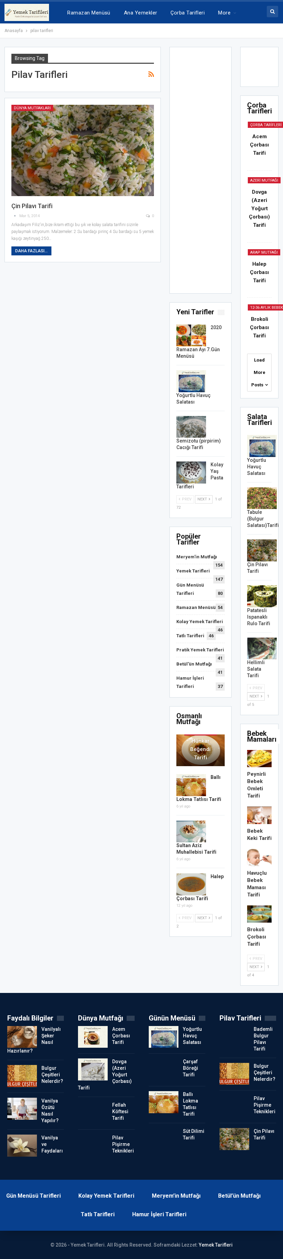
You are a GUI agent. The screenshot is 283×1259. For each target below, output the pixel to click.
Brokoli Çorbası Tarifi (259, 327)
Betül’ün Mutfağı (239, 1195)
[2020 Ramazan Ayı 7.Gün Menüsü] (191, 335)
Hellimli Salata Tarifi (256, 669)
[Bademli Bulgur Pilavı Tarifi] (234, 1037)
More (224, 13)
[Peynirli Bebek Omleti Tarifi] (259, 758)
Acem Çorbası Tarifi (259, 144)
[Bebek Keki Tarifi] (259, 815)
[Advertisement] (200, 172)
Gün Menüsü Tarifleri (33, 1195)
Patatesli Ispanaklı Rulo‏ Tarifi (258, 617)
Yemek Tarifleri (193, 570)
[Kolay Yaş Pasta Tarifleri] (191, 472)
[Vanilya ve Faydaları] (22, 1146)
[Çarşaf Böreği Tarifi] (163, 1069)
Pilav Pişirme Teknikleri (123, 1144)
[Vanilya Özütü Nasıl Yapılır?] (22, 1109)
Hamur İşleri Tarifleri (159, 1214)
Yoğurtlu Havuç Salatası (256, 466)
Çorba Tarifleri (187, 13)
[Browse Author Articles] (15, 216)
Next (202, 499)
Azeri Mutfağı (264, 180)
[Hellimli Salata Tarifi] (262, 649)
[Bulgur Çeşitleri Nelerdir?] (22, 1076)
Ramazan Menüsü (88, 13)
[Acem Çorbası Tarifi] (93, 1037)
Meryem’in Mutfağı (176, 1195)
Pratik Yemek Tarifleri (200, 649)
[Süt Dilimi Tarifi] (163, 1139)
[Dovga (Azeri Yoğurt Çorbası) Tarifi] (93, 1069)
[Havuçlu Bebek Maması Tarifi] (259, 857)
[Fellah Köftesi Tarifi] (93, 1113)
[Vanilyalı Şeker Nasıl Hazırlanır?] (22, 1037)
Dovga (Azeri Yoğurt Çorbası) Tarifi (259, 208)
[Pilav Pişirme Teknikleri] (93, 1146)
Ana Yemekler (140, 13)
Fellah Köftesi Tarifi (120, 1111)
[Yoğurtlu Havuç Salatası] (191, 381)
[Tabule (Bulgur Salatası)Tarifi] (262, 498)
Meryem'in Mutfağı (196, 556)
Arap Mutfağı (264, 252)
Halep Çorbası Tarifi (259, 272)
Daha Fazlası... (31, 250)
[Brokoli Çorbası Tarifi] (259, 914)
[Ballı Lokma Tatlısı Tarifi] (191, 785)
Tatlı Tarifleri (190, 635)
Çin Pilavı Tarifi (31, 206)
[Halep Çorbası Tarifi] (191, 884)
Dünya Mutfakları (32, 108)
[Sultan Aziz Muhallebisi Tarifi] (191, 832)
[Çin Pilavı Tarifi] (82, 150)
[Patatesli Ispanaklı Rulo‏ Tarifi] (262, 596)
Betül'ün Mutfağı (194, 664)
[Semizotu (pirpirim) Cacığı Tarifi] (191, 427)
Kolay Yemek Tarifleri (199, 621)
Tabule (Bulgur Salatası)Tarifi (263, 518)
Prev (186, 499)
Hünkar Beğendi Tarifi (200, 749)
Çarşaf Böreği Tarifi (190, 1068)
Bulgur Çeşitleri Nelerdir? (52, 1074)
